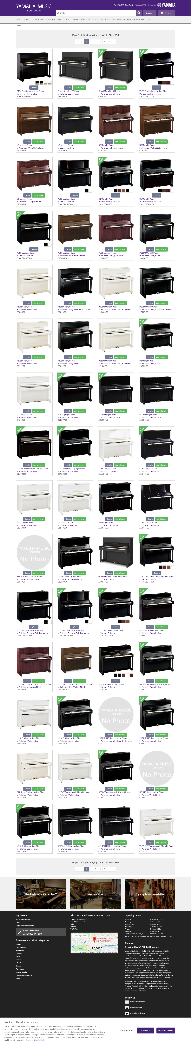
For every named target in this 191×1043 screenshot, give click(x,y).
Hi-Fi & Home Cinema (136, 19)
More (150, 19)
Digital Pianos (37, 19)
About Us (138, 5)
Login (18, 922)
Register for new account (25, 926)
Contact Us (152, 5)
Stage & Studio (118, 19)
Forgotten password (23, 919)
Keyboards (50, 19)
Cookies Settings (126, 1030)
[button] (149, 13)
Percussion (105, 19)
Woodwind (85, 19)
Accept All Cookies (166, 1030)
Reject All (145, 1030)
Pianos (26, 19)
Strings (76, 19)
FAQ (144, 5)
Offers (18, 19)
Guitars (60, 19)
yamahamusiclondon (137, 1002)
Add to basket (79, 87)
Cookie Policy (39, 1040)
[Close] (186, 1030)
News (18, 978)
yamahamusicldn (136, 1007)
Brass (68, 19)
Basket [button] (167, 13)
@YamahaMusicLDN (137, 1013)
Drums (95, 19)
